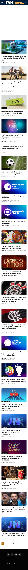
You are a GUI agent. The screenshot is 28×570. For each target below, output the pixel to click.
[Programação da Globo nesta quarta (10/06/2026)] (14, 212)
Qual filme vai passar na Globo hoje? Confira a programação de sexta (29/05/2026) (13, 484)
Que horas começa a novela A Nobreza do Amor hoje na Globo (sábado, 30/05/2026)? (11, 274)
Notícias (4, 53)
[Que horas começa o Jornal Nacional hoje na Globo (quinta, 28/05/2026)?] (14, 524)
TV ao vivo (4, 376)
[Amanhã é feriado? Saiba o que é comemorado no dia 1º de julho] (14, 102)
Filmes (3, 479)
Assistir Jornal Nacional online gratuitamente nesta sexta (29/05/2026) (11, 432)
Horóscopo (4, 132)
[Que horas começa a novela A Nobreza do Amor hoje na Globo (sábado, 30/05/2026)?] (14, 262)
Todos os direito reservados (15, 563)
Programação (5, 218)
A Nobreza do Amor (6, 268)
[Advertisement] (14, 23)
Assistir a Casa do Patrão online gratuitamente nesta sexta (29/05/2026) (11, 406)
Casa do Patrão (5, 401)
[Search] (26, 2)
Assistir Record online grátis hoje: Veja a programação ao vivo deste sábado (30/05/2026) (12, 354)
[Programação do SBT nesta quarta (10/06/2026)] (14, 187)
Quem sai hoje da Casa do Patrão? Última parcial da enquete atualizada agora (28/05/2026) (13, 510)
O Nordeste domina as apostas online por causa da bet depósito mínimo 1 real (13, 58)
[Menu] (2, 2)
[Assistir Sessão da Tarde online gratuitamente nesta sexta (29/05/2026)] (14, 447)
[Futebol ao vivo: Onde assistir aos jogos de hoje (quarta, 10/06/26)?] (14, 163)
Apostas (4, 243)
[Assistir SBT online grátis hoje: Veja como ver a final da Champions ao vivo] (14, 370)
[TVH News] (15, 2)
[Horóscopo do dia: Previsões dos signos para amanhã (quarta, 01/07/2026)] (14, 126)
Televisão (4, 530)
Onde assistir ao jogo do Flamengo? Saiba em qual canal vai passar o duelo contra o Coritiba (13, 327)
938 (13, 543)
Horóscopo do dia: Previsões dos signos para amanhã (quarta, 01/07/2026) (12, 137)
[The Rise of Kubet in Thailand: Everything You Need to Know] (14, 237)
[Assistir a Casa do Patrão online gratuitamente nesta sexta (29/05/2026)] (14, 395)
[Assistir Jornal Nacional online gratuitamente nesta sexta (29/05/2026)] (14, 421)
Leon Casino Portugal (14, 561)
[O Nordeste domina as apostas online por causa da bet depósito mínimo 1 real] (14, 47)
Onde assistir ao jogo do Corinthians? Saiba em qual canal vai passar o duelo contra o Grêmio (13, 299)
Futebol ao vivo (6, 294)
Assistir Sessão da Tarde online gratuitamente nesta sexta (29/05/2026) (11, 458)
